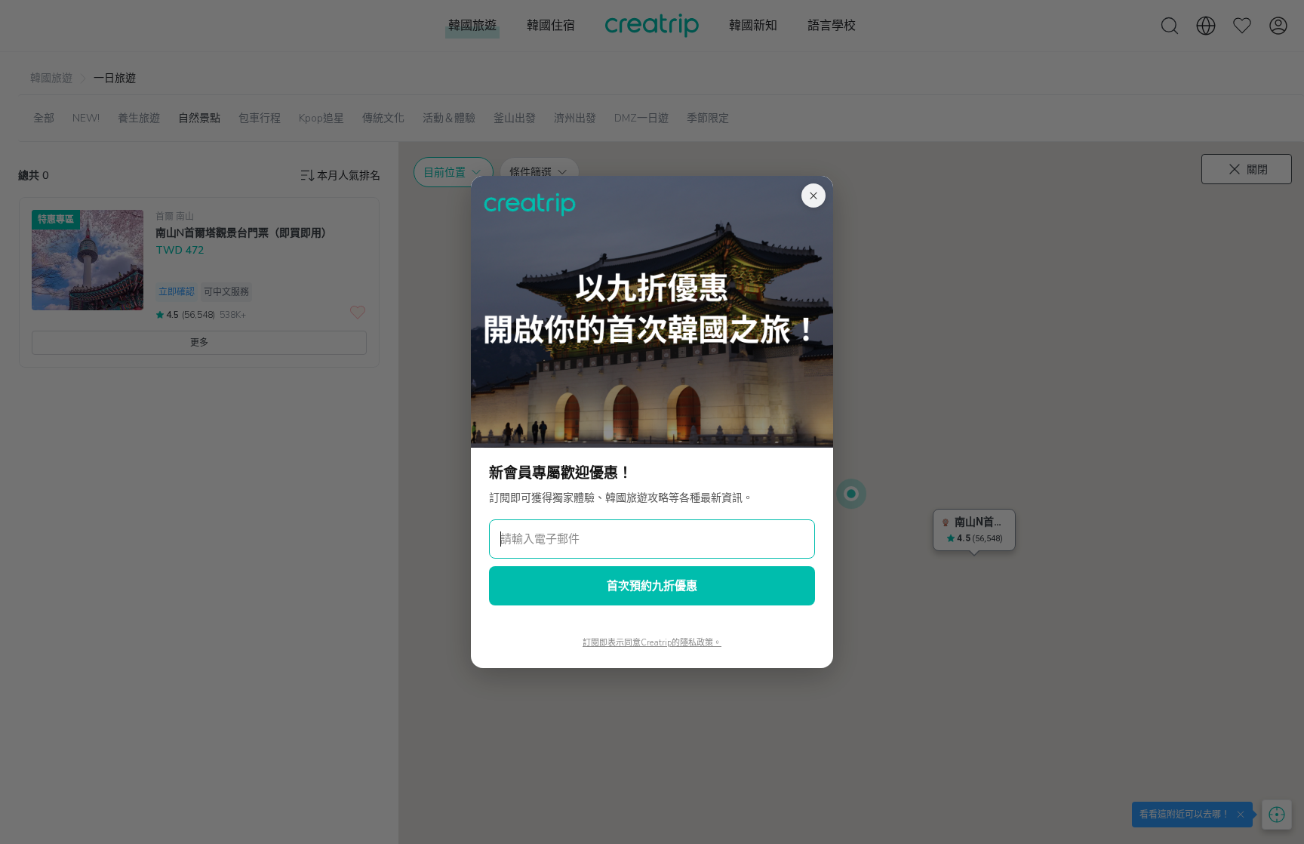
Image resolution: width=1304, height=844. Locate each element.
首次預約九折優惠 (652, 585)
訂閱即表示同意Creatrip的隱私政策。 (652, 642)
